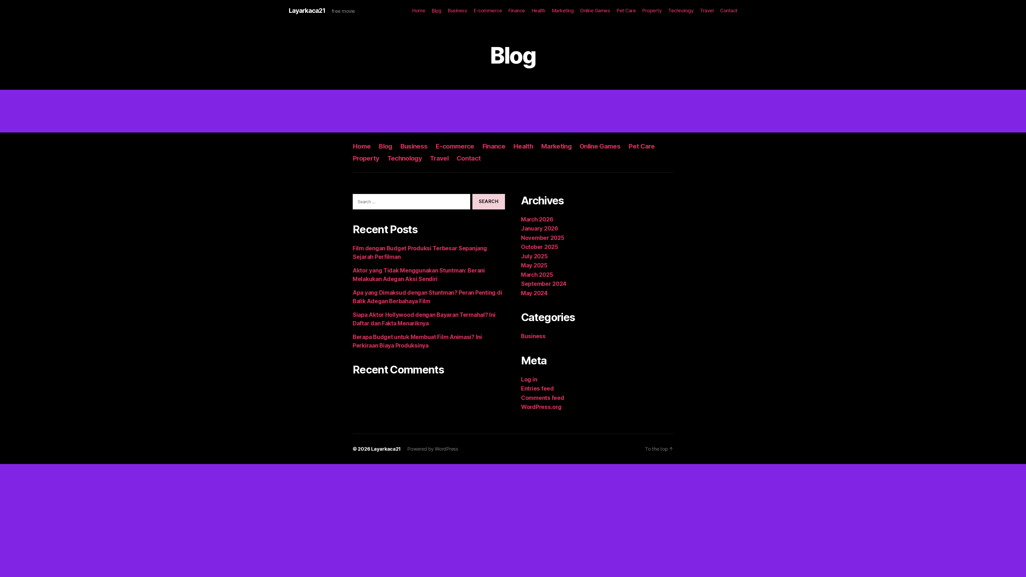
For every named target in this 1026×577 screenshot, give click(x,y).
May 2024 (534, 293)
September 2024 (543, 283)
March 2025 (537, 274)
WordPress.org (541, 407)
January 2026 (539, 228)
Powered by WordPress (432, 449)
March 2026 (537, 219)
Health (538, 10)
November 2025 (542, 238)
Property (652, 10)
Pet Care (626, 10)
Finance (516, 10)
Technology (680, 10)
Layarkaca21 (307, 10)
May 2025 (534, 265)
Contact (728, 10)
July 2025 (534, 256)
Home (418, 10)
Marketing (563, 10)
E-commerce (488, 10)
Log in (529, 379)
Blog (436, 10)
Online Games (595, 10)
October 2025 (539, 247)
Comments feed (542, 398)
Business (457, 10)
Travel (706, 10)
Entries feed (537, 388)
